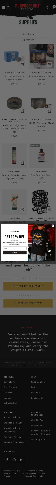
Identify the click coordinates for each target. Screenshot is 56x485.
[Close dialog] (53, 225)
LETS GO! (14, 252)
